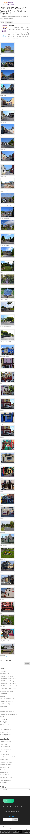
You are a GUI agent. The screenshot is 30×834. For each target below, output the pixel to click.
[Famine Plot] (7, 266)
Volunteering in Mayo (5, 780)
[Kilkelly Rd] (7, 525)
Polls (1, 717)
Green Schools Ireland (6, 749)
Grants (2, 696)
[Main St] (7, 363)
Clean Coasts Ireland (5, 741)
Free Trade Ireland (5, 746)
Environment (3, 693)
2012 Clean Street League (8, 678)
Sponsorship (3, 727)
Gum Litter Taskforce (6, 752)
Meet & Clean (3, 704)
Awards (2, 671)
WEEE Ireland (3, 782)
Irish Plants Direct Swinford (7, 757)
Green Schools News (5, 699)
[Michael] (4, 32)
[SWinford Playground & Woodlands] (7, 335)
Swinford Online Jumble (6, 777)
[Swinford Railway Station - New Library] (7, 183)
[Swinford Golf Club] (7, 306)
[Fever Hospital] (7, 252)
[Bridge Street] (7, 102)
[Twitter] (5, 36)
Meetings (2, 706)
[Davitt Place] (7, 143)
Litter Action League (5, 701)
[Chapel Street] (7, 156)
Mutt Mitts (3, 709)
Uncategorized (4, 732)
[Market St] (7, 444)
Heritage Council (4, 754)
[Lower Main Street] (7, 62)
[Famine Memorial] (7, 293)
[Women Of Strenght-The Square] (7, 634)
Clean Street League (5, 676)
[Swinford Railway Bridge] (7, 198)
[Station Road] (7, 170)
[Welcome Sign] (7, 48)
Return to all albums (5, 657)
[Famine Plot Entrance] (7, 279)
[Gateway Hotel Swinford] (7, 350)
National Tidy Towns (5, 764)
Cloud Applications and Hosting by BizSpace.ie (15, 832)
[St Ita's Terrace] (7, 539)
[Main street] (7, 75)
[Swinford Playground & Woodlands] (7, 320)
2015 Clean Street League (8, 686)
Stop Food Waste (4, 729)
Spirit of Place (3, 724)
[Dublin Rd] (7, 620)
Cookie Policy (6, 811)
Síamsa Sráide (4, 772)
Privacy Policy (15, 811)
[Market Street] (7, 89)
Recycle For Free (4, 767)
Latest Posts (9, 22)
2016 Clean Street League (8, 688)
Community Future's (5, 691)
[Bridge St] (7, 404)
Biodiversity (3, 673)
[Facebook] (3, 36)
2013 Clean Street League (8, 681)
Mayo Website (4, 759)
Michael (11, 25)
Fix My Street (3, 744)
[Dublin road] (7, 116)
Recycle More (3, 770)
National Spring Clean (6, 711)
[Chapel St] (7, 458)
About (2, 22)
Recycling (2, 722)
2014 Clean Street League (8, 683)
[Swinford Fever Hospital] (7, 239)
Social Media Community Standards (12, 807)
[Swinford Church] (7, 225)
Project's (2, 719)
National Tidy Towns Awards (8, 714)
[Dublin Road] (7, 129)
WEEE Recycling (4, 734)
